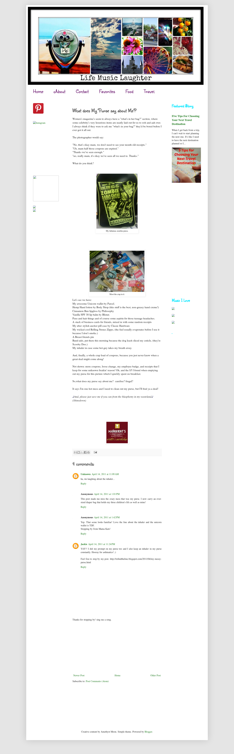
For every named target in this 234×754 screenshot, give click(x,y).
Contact (82, 91)
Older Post (155, 675)
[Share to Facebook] (85, 452)
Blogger (148, 731)
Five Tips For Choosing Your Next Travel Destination (185, 120)
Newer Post (78, 675)
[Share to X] (82, 452)
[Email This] (75, 452)
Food (129, 91)
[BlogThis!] (78, 452)
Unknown (86, 474)
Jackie (84, 544)
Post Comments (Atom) (97, 681)
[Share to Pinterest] (88, 452)
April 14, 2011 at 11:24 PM (101, 544)
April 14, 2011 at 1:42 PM (107, 517)
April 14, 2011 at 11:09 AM (105, 474)
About (59, 91)
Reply (83, 483)
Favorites (107, 91)
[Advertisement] (117, 647)
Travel (149, 91)
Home (38, 91)
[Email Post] (95, 452)
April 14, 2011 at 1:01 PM (107, 494)
